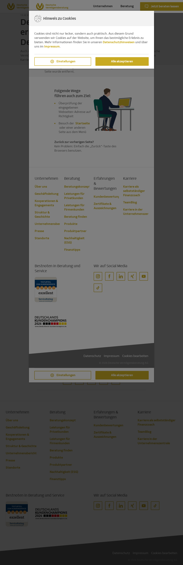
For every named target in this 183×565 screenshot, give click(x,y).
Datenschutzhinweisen (119, 42)
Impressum (52, 46)
